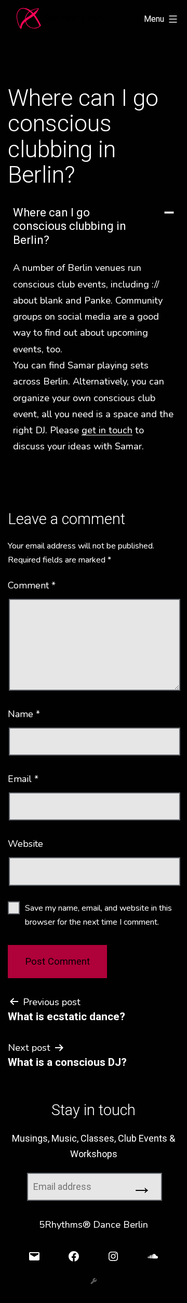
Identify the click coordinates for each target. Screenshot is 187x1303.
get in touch (107, 429)
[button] (93, 226)
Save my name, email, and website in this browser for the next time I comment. (98, 915)
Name (24, 714)
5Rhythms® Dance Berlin (93, 1224)
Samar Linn (74, 18)
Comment (32, 585)
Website (25, 844)
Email (23, 779)
